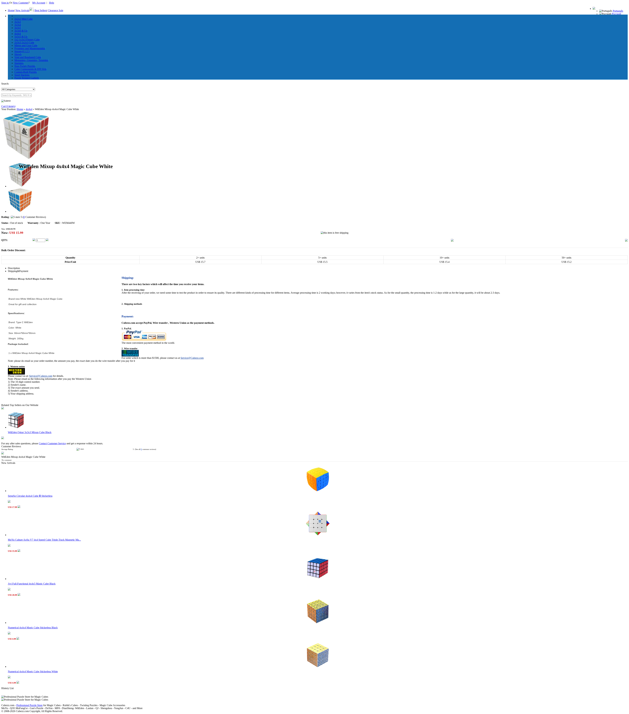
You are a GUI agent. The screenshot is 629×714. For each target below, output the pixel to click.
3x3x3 (17, 21)
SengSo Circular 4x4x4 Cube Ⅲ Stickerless (30, 495)
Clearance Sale (55, 10)
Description (14, 268)
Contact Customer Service (52, 443)
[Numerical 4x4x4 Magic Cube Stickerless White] (317, 666)
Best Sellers (41, 10)
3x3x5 (17, 27)
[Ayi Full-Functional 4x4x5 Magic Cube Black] (317, 578)
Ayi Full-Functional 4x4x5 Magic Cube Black (32, 583)
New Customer (21, 2)
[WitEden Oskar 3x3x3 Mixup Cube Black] (16, 427)
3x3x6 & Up (21, 30)
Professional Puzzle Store (29, 705)
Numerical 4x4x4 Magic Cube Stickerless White (33, 671)
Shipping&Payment (18, 271)
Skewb (18, 54)
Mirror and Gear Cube (26, 45)
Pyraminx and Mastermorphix (29, 48)
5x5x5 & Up (21, 36)
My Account (38, 2)
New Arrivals (22, 10)
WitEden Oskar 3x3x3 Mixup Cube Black (29, 432)
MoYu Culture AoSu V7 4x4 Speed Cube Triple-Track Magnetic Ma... (44, 539)
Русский (616, 13)
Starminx (19, 63)
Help (51, 2)
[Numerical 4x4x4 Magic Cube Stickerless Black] (317, 622)
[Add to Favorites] (626, 240)
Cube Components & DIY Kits (30, 69)
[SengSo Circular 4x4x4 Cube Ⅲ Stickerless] (317, 490)
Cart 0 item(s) (8, 106)
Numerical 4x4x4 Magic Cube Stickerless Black (33, 627)
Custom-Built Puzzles (25, 72)
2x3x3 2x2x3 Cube (24, 42)
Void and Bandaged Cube (27, 57)
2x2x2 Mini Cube (23, 19)
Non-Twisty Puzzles (24, 66)
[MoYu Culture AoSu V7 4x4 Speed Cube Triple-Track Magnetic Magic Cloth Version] (317, 534)
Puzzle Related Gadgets (26, 78)
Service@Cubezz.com (192, 358)
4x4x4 (17, 33)
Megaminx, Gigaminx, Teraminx (31, 60)
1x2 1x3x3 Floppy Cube (27, 39)
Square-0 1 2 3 (22, 51)
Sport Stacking (22, 75)
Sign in (5, 2)
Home (11, 10)
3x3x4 (17, 24)
